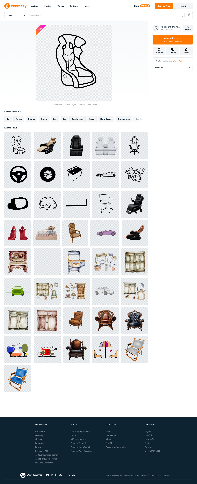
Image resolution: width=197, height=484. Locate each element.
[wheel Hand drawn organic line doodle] (47, 174)
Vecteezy (39, 435)
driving (31, 119)
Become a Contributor (116, 447)
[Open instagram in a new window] (52, 475)
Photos (47, 6)
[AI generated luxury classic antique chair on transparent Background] (105, 320)
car (8, 119)
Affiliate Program (78, 439)
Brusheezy (40, 431)
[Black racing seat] (47, 261)
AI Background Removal (46, 458)
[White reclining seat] (105, 145)
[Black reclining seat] (76, 145)
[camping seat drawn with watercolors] (134, 349)
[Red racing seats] (17, 233)
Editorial (74, 6)
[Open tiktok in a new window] (65, 475)
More (87, 6)
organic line (124, 119)
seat (55, 119)
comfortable (77, 119)
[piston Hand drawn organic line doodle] (134, 174)
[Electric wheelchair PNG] (134, 204)
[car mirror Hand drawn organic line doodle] (17, 204)
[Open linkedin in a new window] (56, 475)
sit (64, 119)
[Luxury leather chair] (75, 233)
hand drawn (106, 119)
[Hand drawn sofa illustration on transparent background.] (105, 349)
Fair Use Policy (169, 475)
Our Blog (110, 443)
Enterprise (40, 443)
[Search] (181, 15)
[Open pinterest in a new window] (60, 475)
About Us (110, 439)
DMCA (73, 435)
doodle (139, 119)
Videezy (38, 439)
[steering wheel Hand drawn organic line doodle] (17, 174)
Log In (183, 6)
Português (149, 439)
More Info (159, 67)
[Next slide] (144, 119)
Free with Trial (173, 39)
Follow (188, 30)
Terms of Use (142, 475)
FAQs (108, 431)
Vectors (34, 6)
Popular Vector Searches (82, 443)
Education (39, 447)
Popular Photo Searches (81, 447)
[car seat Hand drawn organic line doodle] (17, 145)
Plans (136, 6)
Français (148, 447)
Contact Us (111, 435)
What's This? (178, 61)
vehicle (19, 119)
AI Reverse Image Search (46, 455)
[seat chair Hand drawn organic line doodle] (134, 145)
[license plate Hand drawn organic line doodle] (76, 204)
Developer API (41, 451)
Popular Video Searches (81, 451)
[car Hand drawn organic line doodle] (105, 174)
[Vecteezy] (15, 6)
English (148, 431)
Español (148, 435)
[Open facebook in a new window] (47, 475)
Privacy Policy (155, 475)
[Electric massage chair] (47, 145)
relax (91, 119)
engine (44, 119)
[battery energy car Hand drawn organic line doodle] (76, 174)
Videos (61, 6)
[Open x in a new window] (69, 475)
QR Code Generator (44, 462)
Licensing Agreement (80, 431)
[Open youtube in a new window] (73, 475)
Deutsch (148, 443)
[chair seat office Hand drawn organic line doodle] (105, 204)
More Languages (152, 451)
